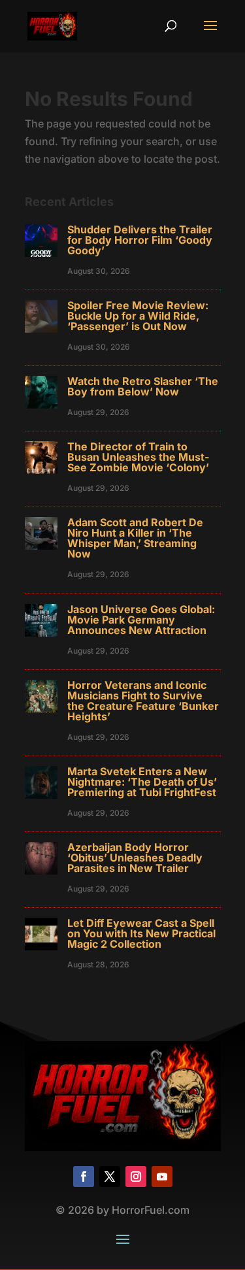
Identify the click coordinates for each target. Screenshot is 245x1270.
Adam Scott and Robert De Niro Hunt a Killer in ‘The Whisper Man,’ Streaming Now (135, 538)
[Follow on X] (109, 1176)
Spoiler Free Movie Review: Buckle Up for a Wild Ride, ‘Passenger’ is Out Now (137, 316)
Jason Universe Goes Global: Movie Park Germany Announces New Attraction (141, 620)
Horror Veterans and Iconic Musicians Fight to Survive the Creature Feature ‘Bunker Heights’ (143, 700)
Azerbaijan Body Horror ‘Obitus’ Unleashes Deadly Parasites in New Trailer (135, 858)
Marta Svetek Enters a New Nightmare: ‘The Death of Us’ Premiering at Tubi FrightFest (142, 782)
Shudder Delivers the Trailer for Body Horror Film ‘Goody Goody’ (139, 240)
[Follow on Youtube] (162, 1176)
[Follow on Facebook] (83, 1176)
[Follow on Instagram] (135, 1176)
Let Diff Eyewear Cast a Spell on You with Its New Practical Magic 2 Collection (141, 933)
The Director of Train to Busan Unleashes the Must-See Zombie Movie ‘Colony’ (138, 457)
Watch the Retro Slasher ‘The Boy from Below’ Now (142, 386)
